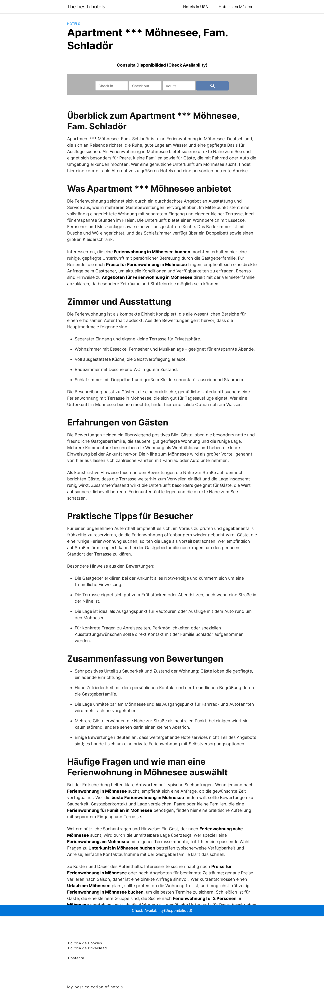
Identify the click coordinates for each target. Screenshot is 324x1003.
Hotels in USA (195, 6)
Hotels (73, 24)
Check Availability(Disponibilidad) (162, 910)
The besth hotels (86, 6)
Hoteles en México (235, 6)
